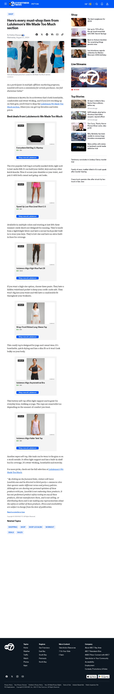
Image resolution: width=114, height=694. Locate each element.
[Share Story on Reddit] (47, 34)
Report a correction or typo (16, 512)
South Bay (43, 655)
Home (25, 648)
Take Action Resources (67, 648)
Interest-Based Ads (78, 685)
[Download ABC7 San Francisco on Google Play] (104, 676)
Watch (25, 658)
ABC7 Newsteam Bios (93, 651)
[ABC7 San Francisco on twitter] (12, 676)
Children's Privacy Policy (35, 685)
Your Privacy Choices (20, 685)
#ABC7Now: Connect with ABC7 (97, 655)
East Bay (42, 651)
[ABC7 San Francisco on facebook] (6, 676)
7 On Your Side (64, 651)
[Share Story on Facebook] (37, 34)
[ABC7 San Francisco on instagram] (17, 676)
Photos (26, 662)
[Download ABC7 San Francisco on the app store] (91, 676)
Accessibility (89, 662)
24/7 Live (35, 4)
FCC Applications (9, 687)
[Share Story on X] (42, 34)
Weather (26, 651)
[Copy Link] (62, 34)
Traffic (25, 655)
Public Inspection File (92, 685)
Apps (25, 665)
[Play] (89, 77)
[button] (5, 4)
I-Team (61, 655)
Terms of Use (67, 685)
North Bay (43, 662)
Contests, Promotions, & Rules (96, 669)
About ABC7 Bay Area (93, 648)
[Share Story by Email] (57, 34)
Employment (89, 665)
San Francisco (44, 648)
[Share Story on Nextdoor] (52, 34)
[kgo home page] (9, 646)
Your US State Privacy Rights (53, 685)
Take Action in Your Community (96, 658)
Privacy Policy (8, 685)
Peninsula (42, 658)
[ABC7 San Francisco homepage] (19, 4)
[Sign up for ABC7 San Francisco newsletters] (22, 676)
